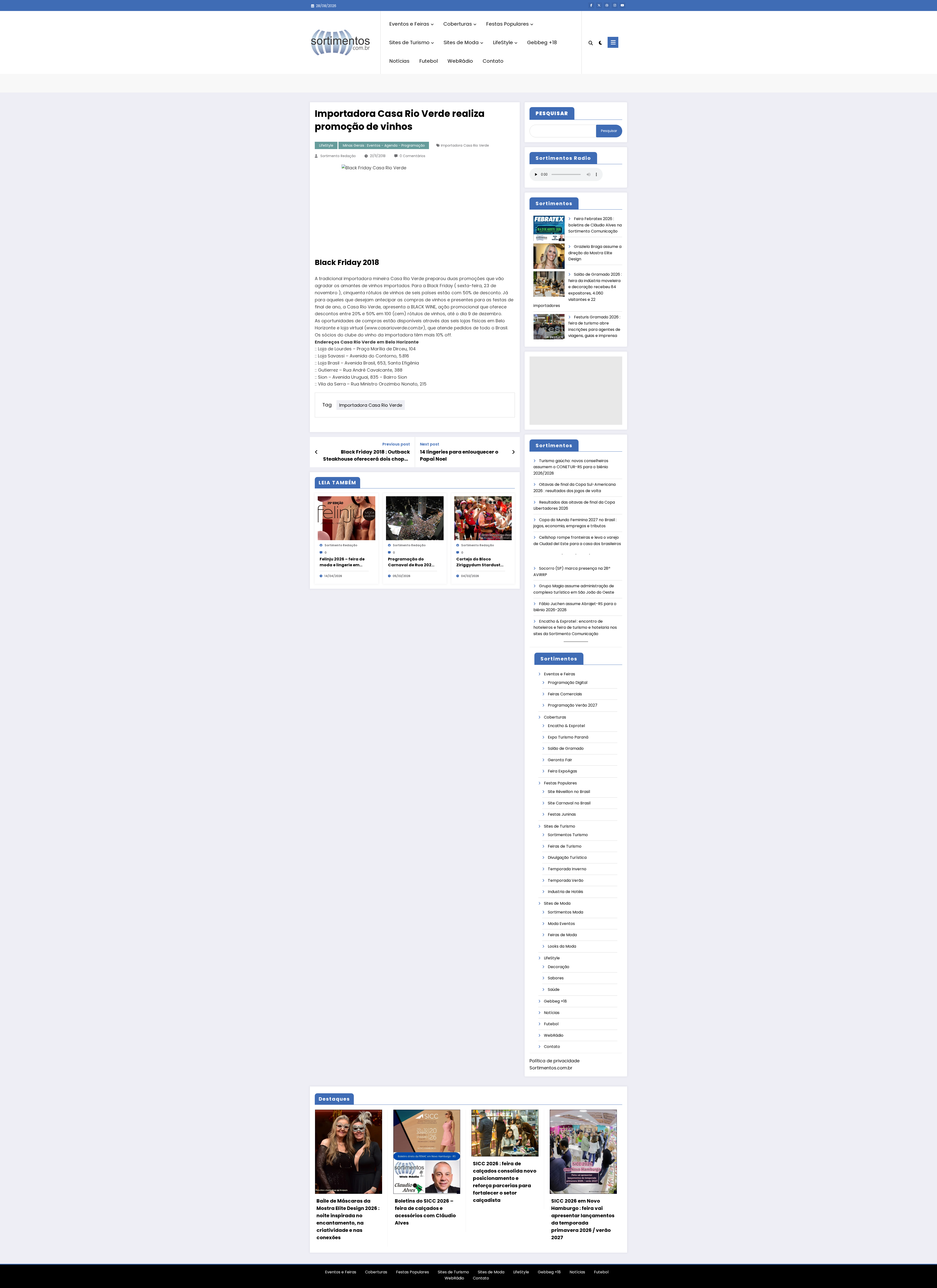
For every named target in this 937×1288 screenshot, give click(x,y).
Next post (429, 444)
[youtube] (622, 5)
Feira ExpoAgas (562, 771)
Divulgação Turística (567, 857)
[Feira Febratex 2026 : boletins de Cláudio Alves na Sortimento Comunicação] (549, 228)
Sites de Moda (461, 42)
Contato (493, 61)
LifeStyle (503, 42)
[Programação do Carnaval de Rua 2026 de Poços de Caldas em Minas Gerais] (415, 518)
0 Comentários (412, 155)
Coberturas (457, 23)
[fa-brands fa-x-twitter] (599, 5)
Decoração (558, 967)
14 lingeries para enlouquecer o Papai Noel (459, 455)
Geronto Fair (560, 760)
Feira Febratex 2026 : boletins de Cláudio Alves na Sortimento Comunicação (595, 225)
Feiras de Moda (562, 935)
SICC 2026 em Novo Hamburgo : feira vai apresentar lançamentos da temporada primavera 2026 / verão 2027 (582, 1219)
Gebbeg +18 (542, 42)
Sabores (556, 978)
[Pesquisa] (591, 42)
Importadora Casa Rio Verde (465, 145)
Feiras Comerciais (565, 694)
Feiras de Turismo (564, 846)
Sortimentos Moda (565, 912)
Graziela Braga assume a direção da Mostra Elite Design (594, 253)
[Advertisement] (576, 390)
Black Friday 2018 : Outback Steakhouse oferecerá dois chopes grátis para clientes (366, 455)
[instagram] (615, 5)
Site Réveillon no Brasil (569, 791)
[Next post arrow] (513, 452)
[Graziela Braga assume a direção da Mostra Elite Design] (549, 256)
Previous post (396, 444)
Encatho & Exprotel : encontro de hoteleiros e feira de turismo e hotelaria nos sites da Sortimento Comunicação (575, 628)
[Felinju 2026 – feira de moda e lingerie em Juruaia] (346, 518)
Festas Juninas (562, 814)
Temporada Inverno (567, 869)
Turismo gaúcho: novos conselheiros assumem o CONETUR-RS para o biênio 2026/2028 (570, 467)
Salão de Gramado (566, 748)
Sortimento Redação (338, 155)
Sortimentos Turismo (568, 835)
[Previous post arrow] (316, 452)
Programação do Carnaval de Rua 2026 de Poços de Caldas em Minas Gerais (412, 562)
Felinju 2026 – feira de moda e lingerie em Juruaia (342, 562)
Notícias (399, 61)
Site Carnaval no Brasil (569, 803)
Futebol (428, 61)
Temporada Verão (565, 880)
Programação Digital (567, 682)
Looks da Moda (562, 946)
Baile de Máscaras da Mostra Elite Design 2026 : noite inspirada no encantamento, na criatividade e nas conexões (347, 1219)
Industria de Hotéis (565, 891)
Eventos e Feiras (409, 23)
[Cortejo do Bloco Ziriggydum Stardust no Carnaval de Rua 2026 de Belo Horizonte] (483, 518)
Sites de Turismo (409, 42)
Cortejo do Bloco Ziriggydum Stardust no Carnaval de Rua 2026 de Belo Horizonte (480, 562)
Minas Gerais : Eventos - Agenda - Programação (384, 145)
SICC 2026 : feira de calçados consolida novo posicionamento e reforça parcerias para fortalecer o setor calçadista (504, 1182)
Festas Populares (507, 23)
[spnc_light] (600, 42)
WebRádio (460, 61)
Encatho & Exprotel (566, 726)
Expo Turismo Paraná (568, 737)
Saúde (554, 989)
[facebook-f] (591, 5)
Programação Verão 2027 (572, 705)
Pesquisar (609, 130)
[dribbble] (607, 5)
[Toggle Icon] (613, 42)
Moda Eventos (561, 923)
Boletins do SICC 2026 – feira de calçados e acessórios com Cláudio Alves (425, 1211)
